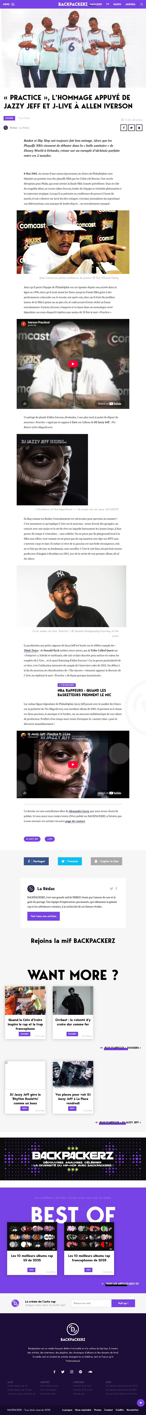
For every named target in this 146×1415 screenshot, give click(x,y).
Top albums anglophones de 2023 (121, 1389)
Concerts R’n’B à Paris (83, 1389)
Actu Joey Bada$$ (48, 1389)
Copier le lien (109, 861)
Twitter (131, 128)
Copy (139, 128)
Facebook (116, 888)
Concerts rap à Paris (82, 1385)
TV (107, 4)
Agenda (130, 4)
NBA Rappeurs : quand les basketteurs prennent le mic (84, 692)
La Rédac (20, 127)
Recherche (142, 4)
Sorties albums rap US (17, 1385)
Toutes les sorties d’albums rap (21, 1393)
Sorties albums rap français (19, 1389)
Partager (39, 861)
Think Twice (31, 650)
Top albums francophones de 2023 (121, 1385)
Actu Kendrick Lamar (49, 1385)
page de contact (75, 821)
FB (124, 128)
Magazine (96, 4)
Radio (117, 4)
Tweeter (72, 861)
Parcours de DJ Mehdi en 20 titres (121, 1393)
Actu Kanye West (47, 1393)
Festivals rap (78, 1393)
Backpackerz (73, 4)
